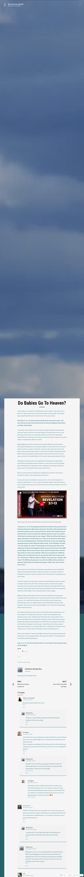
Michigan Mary (16, 4)
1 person (31, 770)
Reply (24, 707)
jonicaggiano (26, 732)
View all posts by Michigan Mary (26, 675)
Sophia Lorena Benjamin (29, 698)
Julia (24, 873)
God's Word (26, 662)
